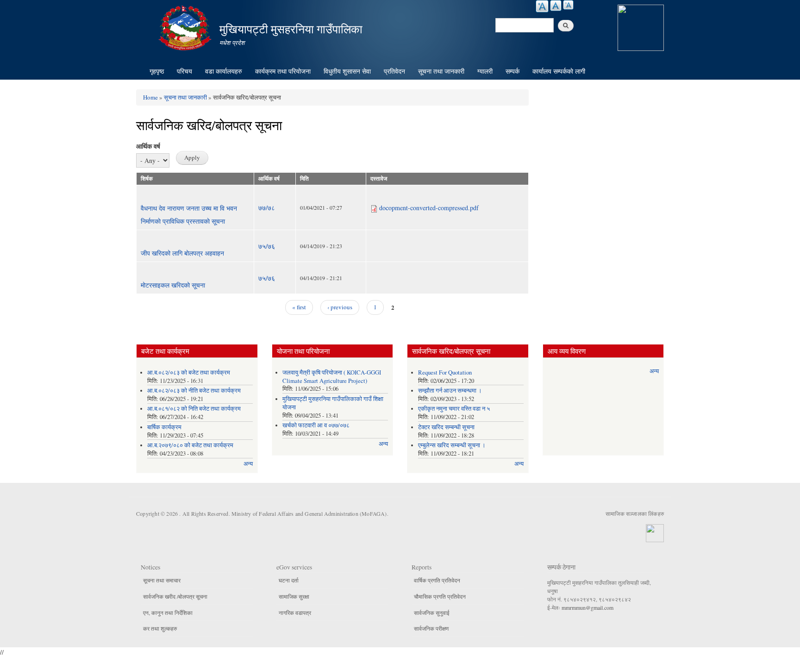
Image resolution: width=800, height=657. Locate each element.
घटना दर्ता (289, 580)
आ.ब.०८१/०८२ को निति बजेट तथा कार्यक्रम (194, 409)
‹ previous (339, 307)
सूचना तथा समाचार (162, 580)
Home (150, 97)
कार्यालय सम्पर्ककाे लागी (558, 71)
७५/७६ (266, 246)
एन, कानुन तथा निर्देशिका (168, 612)
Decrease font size (568, 5)
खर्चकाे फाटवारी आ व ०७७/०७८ (316, 425)
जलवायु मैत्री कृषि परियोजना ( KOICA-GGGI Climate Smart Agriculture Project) (331, 377)
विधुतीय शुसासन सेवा (347, 71)
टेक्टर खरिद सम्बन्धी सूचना (446, 427)
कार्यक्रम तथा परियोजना (283, 71)
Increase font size (542, 6)
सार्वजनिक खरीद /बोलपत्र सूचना (175, 596)
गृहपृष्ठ (157, 71)
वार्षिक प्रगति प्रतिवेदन (437, 580)
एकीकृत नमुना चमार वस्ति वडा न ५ (454, 409)
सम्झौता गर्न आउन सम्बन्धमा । (450, 390)
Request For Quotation (445, 372)
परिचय (184, 71)
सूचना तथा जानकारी (441, 71)
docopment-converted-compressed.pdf (429, 207)
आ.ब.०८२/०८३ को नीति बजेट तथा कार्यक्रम (194, 390)
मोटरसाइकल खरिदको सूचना (173, 285)
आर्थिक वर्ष (148, 146)
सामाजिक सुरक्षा (294, 596)
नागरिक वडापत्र (295, 612)
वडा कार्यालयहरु (223, 71)
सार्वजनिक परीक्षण (431, 628)
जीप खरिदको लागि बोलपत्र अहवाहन (182, 253)
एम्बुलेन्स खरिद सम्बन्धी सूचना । (452, 445)
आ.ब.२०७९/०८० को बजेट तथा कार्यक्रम (190, 445)
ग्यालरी (485, 71)
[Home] (186, 26)
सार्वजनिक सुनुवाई (432, 612)
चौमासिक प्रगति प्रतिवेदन (440, 596)
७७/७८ (266, 207)
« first (299, 307)
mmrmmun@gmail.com (587, 607)
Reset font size (556, 5)
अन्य (248, 464)
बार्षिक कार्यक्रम (164, 427)
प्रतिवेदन (394, 71)
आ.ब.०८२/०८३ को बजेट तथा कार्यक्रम (188, 372)
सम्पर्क (512, 71)
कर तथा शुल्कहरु (160, 628)
